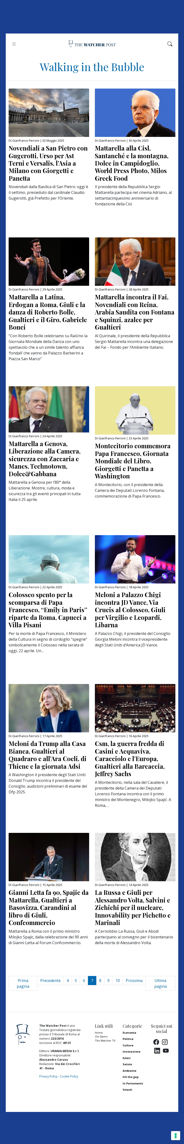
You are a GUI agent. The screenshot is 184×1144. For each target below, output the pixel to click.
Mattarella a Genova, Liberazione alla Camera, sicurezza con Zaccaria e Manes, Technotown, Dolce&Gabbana (44, 458)
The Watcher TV (105, 1040)
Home (99, 1032)
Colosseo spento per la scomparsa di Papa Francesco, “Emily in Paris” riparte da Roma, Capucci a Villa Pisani (48, 609)
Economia (129, 1032)
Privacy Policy (48, 1076)
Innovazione (131, 1051)
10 (117, 980)
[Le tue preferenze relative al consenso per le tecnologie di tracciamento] (175, 1135)
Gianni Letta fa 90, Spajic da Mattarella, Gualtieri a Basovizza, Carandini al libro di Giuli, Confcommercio (49, 907)
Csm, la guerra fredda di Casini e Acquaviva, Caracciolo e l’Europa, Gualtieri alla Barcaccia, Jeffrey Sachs (130, 758)
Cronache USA (133, 1096)
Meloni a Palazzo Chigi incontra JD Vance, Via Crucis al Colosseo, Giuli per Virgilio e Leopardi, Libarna (130, 609)
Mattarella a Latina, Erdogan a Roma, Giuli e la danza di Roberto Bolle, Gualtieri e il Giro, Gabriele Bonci (48, 312)
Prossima (134, 980)
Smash (127, 1089)
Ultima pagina (160, 983)
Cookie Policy (69, 1076)
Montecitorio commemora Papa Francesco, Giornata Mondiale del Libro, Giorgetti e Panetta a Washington (133, 461)
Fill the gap (130, 1077)
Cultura (128, 1045)
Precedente (50, 980)
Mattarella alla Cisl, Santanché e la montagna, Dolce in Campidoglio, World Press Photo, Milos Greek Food (131, 163)
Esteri (127, 1058)
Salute (127, 1064)
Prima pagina (23, 983)
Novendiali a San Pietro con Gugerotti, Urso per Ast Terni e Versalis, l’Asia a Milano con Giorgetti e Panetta (48, 163)
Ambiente (129, 1070)
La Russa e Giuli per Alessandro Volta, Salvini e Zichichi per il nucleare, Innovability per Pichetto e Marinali (133, 907)
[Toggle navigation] (14, 43)
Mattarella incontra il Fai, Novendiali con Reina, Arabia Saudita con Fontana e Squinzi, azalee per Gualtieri (134, 312)
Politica (128, 1039)
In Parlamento (133, 1083)
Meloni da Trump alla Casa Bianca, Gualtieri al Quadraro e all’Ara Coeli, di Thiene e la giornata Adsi (47, 754)
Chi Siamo (101, 1036)
